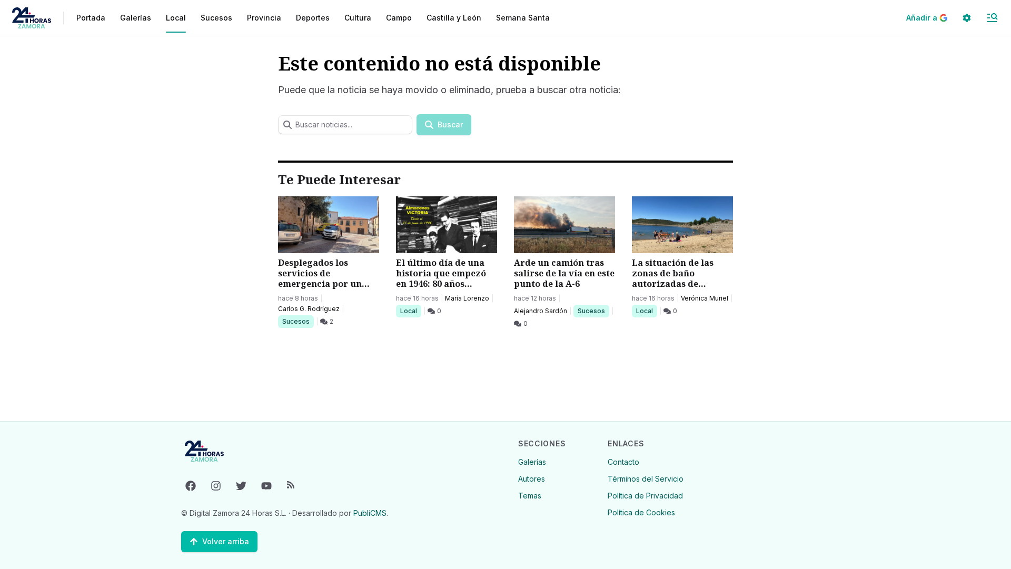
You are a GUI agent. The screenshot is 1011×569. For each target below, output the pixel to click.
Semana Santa (523, 17)
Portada (90, 17)
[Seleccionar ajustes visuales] (966, 17)
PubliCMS (369, 512)
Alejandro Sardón (540, 311)
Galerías (135, 17)
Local (410, 310)
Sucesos (298, 321)
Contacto (623, 461)
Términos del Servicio (645, 478)
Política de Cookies (641, 512)
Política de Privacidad (645, 495)
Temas (529, 495)
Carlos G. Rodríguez (309, 309)
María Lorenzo (467, 298)
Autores (531, 478)
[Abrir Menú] (992, 17)
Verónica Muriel (704, 298)
